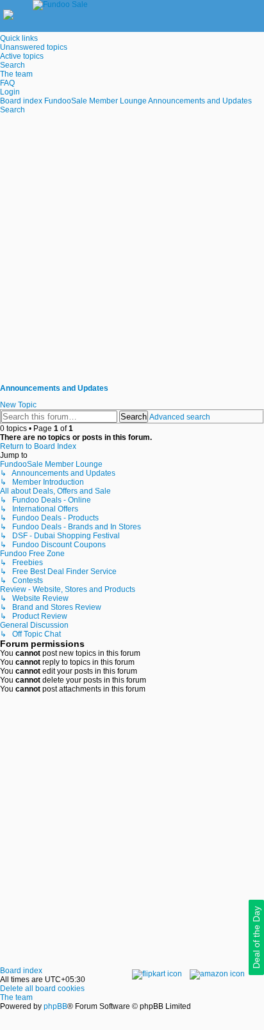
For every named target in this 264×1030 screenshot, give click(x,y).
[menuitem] (33, 47)
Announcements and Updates (54, 388)
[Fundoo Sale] (50, 4)
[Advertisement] (132, 249)
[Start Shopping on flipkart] (157, 973)
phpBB (55, 1006)
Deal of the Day (256, 937)
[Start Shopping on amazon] (217, 973)
